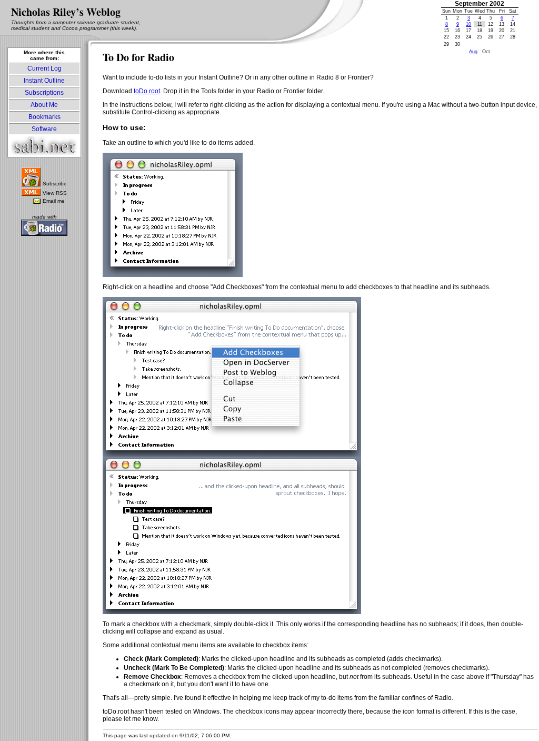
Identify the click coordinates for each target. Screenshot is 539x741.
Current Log (44, 68)
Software (44, 129)
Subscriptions (44, 92)
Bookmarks (44, 117)
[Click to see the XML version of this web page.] (31, 193)
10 (468, 24)
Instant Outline (44, 80)
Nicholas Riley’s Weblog (66, 11)
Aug (473, 51)
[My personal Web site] (44, 153)
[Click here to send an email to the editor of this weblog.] (37, 201)
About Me (44, 104)
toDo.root (147, 91)
